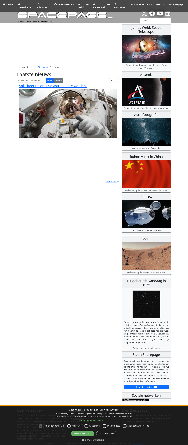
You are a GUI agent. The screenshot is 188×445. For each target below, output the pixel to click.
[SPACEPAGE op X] (144, 14)
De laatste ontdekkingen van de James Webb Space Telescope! (146, 66)
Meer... (159, 4)
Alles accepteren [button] (82, 433)
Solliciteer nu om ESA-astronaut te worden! (53, 86)
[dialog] (94, 425)
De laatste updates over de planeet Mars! (146, 272)
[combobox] (155, 20)
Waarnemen (119, 7)
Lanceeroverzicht (64, 4)
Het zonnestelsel (101, 6)
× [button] (185, 409)
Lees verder (127, 416)
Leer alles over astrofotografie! (146, 148)
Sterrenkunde (24, 7)
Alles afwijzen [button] (107, 433)
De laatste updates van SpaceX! (146, 230)
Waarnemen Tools (142, 4)
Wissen (58, 80)
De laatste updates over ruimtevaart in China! (146, 190)
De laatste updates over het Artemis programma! (146, 108)
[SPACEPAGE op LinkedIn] (167, 14)
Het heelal (83, 6)
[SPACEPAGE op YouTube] (160, 14)
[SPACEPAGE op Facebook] (152, 14)
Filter (49, 80)
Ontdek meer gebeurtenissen (146, 348)
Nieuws (9, 4)
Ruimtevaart (42, 7)
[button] (94, 420)
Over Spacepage (175, 4)
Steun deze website (145, 387)
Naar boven (111, 181)
